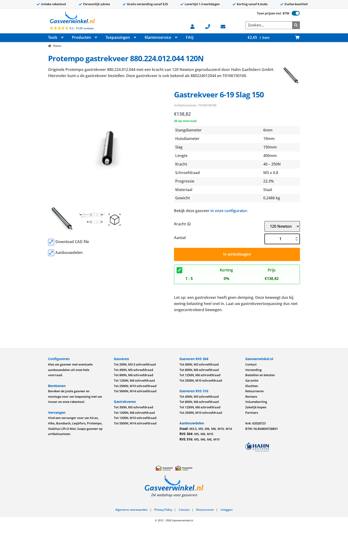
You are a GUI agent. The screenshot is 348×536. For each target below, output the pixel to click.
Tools (52, 37)
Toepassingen (118, 37)
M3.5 (192, 429)
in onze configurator (228, 210)
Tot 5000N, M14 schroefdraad (135, 391)
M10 (221, 429)
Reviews (251, 396)
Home (57, 46)
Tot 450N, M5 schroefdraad (133, 370)
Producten (81, 37)
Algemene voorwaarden (131, 510)
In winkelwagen (237, 254)
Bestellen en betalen (260, 375)
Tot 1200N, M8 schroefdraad (134, 412)
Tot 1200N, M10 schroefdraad (135, 418)
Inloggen (227, 510)
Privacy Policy (163, 510)
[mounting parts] (51, 253)
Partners (251, 412)
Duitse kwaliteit (296, 4)
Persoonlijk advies (96, 4)
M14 (229, 429)
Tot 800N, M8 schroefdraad (133, 375)
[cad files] (51, 242)
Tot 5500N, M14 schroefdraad (135, 423)
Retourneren (254, 391)
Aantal (180, 237)
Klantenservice (158, 37)
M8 (213, 429)
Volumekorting (256, 402)
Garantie (251, 380)
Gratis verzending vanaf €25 (147, 4)
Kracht (180, 224)
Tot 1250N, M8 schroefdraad (134, 380)
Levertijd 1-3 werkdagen (202, 4)
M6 (207, 429)
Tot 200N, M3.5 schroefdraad (135, 364)
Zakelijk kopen (255, 407)
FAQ (190, 37)
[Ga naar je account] (195, 26)
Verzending (253, 370)
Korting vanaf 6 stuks (252, 4)
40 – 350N (272, 164)
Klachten (251, 386)
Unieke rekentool (53, 4)
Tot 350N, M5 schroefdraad (133, 407)
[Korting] (179, 270)
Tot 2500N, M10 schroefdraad (135, 386)
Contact (251, 364)
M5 (200, 429)
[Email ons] (225, 26)
